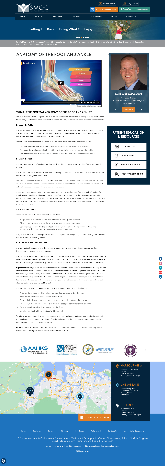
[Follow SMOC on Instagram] (160, 263)
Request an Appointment (106, 9)
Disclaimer (37, 431)
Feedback (80, 431)
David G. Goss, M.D (73, 446)
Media (114, 17)
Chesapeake (130, 384)
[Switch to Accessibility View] (3, 461)
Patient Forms (128, 155)
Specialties (76, 17)
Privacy (51, 431)
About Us (39, 17)
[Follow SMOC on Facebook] (160, 259)
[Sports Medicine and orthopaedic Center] (32, 7)
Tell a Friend (96, 431)
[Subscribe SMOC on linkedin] (160, 277)
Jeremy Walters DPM (54, 446)
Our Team (57, 17)
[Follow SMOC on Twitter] (160, 268)
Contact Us (131, 17)
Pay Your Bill (133, 3)
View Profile (128, 109)
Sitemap (64, 431)
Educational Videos (130, 164)
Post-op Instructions (132, 174)
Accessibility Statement (134, 431)
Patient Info (95, 17)
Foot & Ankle (21, 45)
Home (22, 17)
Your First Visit (128, 146)
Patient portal (109, 3)
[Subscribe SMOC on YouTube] (160, 272)
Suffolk (127, 405)
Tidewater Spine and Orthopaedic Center (101, 446)
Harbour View (132, 365)
